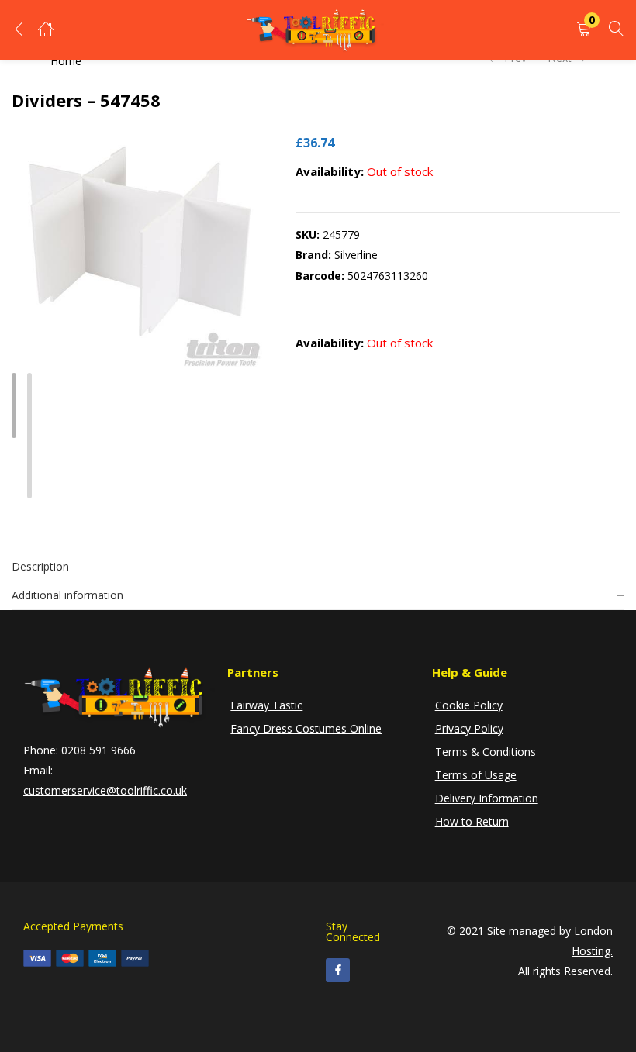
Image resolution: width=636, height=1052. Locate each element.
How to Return (472, 821)
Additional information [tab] (67, 595)
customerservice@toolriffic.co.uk (105, 790)
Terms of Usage (476, 774)
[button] (584, 30)
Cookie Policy (469, 705)
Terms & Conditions (485, 751)
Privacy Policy (469, 728)
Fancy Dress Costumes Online (306, 728)
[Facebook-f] (338, 970)
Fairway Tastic (266, 705)
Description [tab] (40, 566)
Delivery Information (486, 798)
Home (65, 60)
